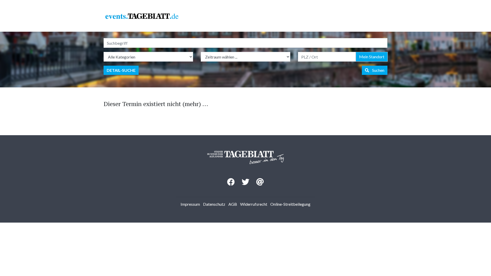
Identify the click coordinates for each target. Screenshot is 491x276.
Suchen (376, 70)
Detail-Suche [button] (121, 70)
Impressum (190, 204)
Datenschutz (214, 204)
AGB (232, 204)
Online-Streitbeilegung (290, 204)
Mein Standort (371, 56)
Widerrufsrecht (253, 204)
